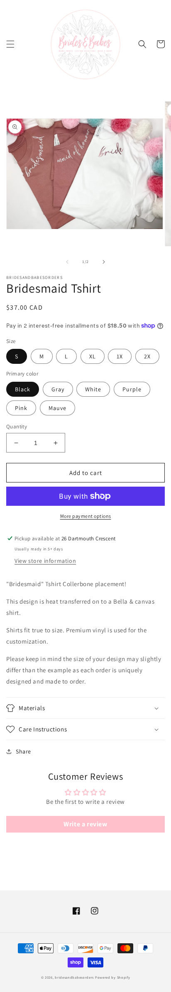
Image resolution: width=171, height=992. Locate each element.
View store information (45, 560)
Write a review (85, 824)
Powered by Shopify (112, 977)
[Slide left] (67, 262)
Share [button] (23, 751)
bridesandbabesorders (74, 977)
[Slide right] (104, 262)
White (93, 389)
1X (120, 356)
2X (147, 356)
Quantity (16, 426)
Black (22, 389)
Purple (132, 389)
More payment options (85, 516)
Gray (57, 389)
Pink (21, 408)
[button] (10, 44)
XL (92, 356)
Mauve (57, 408)
